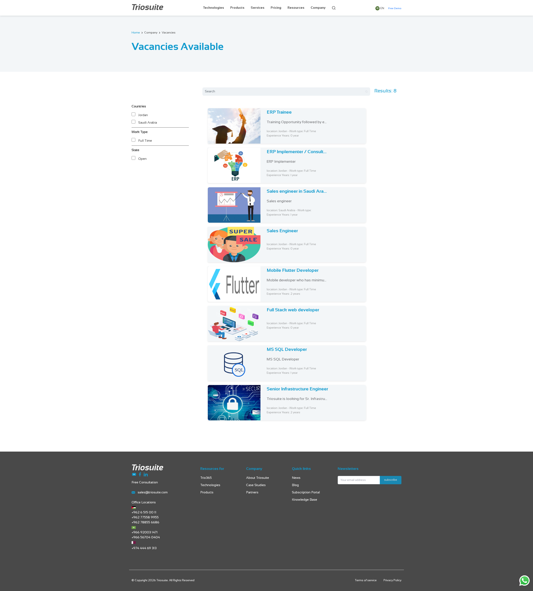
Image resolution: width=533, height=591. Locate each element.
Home (136, 32)
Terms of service (366, 580)
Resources (296, 7)
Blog (295, 485)
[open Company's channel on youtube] (134, 474)
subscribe (390, 480)
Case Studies (256, 485)
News (296, 477)
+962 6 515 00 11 (144, 512)
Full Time (145, 140)
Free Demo (394, 8)
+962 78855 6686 (145, 522)
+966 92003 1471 (145, 532)
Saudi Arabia (147, 122)
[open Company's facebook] (140, 474)
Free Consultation (145, 482)
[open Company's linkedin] (145, 474)
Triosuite (147, 8)
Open (142, 158)
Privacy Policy (392, 580)
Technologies (213, 7)
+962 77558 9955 (145, 517)
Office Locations (144, 502)
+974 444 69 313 (144, 548)
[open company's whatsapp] (524, 580)
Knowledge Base (304, 499)
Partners (252, 492)
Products (237, 7)
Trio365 (206, 477)
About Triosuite (257, 477)
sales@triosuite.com (153, 492)
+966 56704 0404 (146, 537)
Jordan (143, 115)
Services (257, 7)
